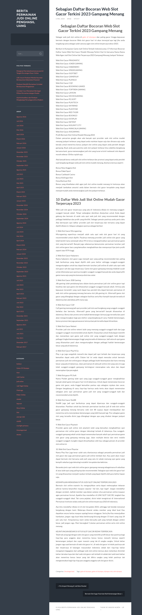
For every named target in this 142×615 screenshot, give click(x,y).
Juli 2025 (20, 174)
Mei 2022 (20, 307)
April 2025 (20, 187)
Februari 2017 (21, 347)
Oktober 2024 (21, 214)
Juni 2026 (20, 125)
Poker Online (21, 395)
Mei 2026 (20, 130)
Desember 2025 (22, 152)
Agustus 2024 (21, 223)
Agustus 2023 (21, 276)
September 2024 (22, 218)
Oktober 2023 (21, 267)
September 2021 (22, 320)
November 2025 (22, 156)
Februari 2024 (21, 249)
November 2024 (22, 210)
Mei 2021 (20, 338)
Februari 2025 (21, 196)
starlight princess (22, 426)
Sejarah (19, 403)
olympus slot (108, 571)
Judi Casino (20, 377)
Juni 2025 (20, 179)
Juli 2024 (20, 227)
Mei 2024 (20, 236)
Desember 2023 (22, 258)
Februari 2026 (21, 143)
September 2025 (22, 165)
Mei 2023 (20, 289)
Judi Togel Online (22, 386)
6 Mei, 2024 (60, 19)
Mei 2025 (20, 183)
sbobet (19, 399)
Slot (18, 412)
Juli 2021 (20, 329)
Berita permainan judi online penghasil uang (27, 18)
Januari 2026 (21, 148)
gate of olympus (89, 37)
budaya (19, 364)
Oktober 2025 (21, 161)
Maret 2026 (21, 139)
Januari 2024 (21, 254)
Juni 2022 (20, 302)
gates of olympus (97, 571)
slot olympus (117, 571)
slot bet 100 (21, 417)
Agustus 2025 (21, 170)
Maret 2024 (21, 245)
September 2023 (22, 271)
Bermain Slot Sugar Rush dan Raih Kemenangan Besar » (104, 594)
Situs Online (21, 408)
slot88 (19, 421)
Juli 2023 (20, 280)
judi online (20, 381)
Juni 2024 (20, 232)
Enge (69, 19)
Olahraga (20, 390)
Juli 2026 (20, 121)
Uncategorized (22, 430)
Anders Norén (114, 607)
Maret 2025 (21, 192)
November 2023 (22, 263)
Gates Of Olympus (23, 368)
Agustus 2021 (21, 325)
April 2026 (20, 134)
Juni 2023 (20, 285)
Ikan (18, 372)
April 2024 (20, 241)
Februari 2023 (21, 298)
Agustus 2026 (21, 117)
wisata (19, 434)
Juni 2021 (20, 333)
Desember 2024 (22, 205)
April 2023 (20, 294)
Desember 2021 (22, 316)
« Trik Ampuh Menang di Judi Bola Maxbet (72, 586)
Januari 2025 (21, 201)
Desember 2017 (22, 342)
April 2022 (20, 311)
